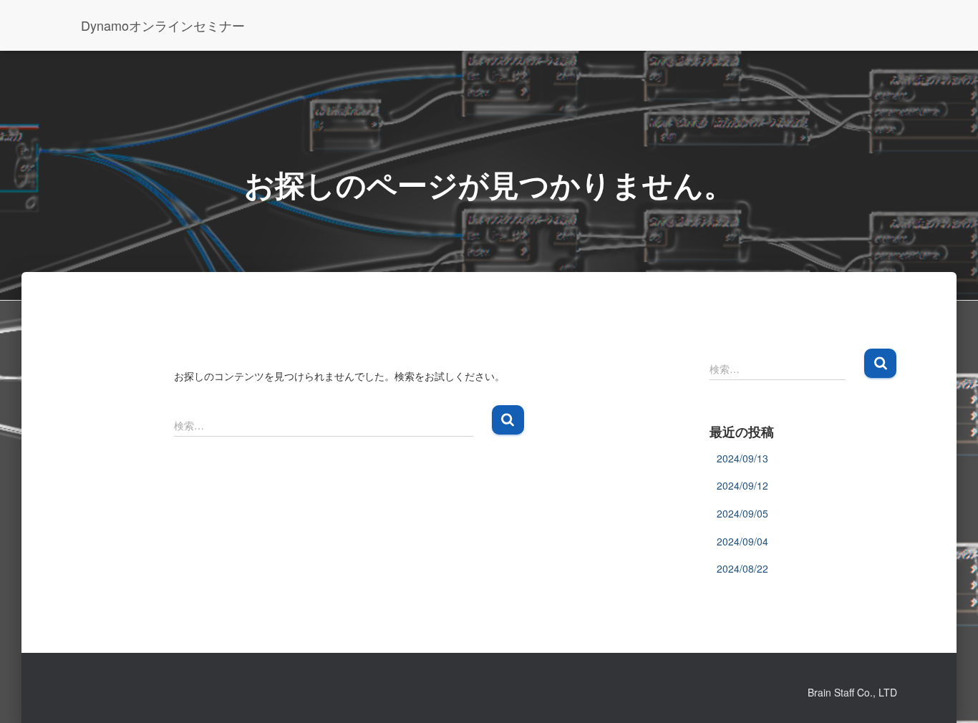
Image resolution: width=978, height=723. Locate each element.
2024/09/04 (742, 541)
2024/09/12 (742, 485)
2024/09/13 (742, 458)
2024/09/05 (742, 513)
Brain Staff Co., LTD (852, 692)
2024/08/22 (742, 568)
